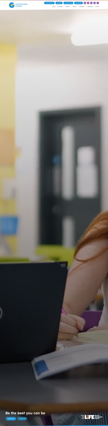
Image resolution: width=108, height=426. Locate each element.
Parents (75, 6)
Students (68, 6)
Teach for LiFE (49, 3)
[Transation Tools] (88, 3)
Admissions (90, 6)
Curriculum (82, 6)
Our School (60, 6)
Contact (97, 6)
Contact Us (22, 418)
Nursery (59, 3)
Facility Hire (68, 3)
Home (54, 6)
